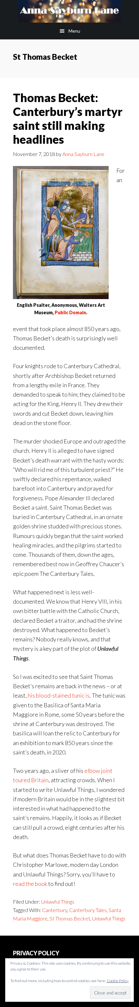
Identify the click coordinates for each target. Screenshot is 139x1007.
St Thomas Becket (69, 918)
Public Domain (70, 312)
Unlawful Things (57, 901)
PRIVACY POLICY (36, 953)
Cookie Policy (118, 980)
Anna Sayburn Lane (69, 11)
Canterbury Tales (88, 910)
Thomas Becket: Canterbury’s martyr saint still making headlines (68, 118)
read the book (30, 883)
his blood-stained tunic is (59, 695)
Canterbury (54, 910)
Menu (74, 31)
